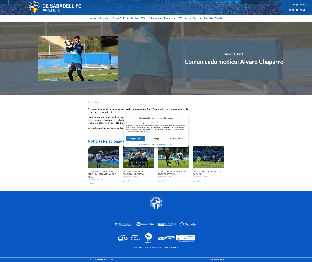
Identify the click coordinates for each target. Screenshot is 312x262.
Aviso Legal (170, 144)
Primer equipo (98, 102)
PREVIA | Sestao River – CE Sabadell (207, 173)
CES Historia (184, 18)
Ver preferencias (176, 138)
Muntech (220, 260)
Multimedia (153, 18)
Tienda (218, 18)
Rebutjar (156, 138)
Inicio (90, 102)
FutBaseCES (137, 18)
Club (105, 18)
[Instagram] (300, 9)
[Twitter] (293, 9)
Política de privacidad (158, 144)
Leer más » (92, 184)
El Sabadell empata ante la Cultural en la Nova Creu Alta (103, 174)
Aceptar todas (135, 138)
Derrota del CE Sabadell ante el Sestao (172, 173)
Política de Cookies (144, 144)
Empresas (168, 18)
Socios (196, 18)
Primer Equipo (119, 18)
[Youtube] (296, 9)
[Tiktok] (304, 9)
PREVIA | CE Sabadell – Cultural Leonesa (135, 173)
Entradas (208, 18)
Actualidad (95, 18)
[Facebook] (289, 9)
